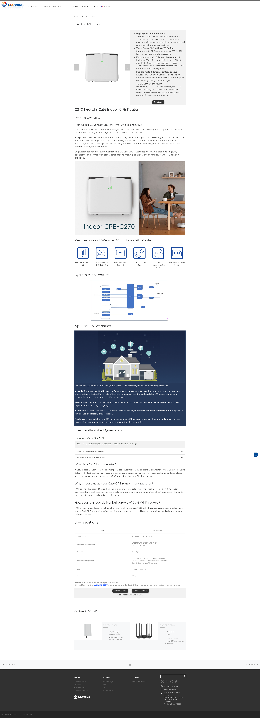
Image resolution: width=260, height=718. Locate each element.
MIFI (104, 685)
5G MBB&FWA (108, 691)
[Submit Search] (184, 676)
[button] (76, 67)
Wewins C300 (101, 585)
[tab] (130, 438)
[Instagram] (171, 681)
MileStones (77, 685)
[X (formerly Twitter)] (162, 681)
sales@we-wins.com (171, 686)
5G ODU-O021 (110, 625)
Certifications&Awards (81, 691)
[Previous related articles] (179, 617)
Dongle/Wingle (108, 682)
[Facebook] (176, 681)
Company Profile (80, 682)
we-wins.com (12, 714)
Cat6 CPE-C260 (167, 625)
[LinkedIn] (167, 681)
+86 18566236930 (170, 689)
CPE (104, 688)
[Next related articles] (184, 617)
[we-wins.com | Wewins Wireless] (12, 6)
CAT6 (81, 17)
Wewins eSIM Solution (139, 682)
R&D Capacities (79, 688)
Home (76, 17)
